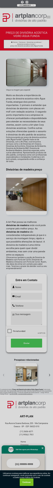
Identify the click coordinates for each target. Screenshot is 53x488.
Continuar (26, 482)
